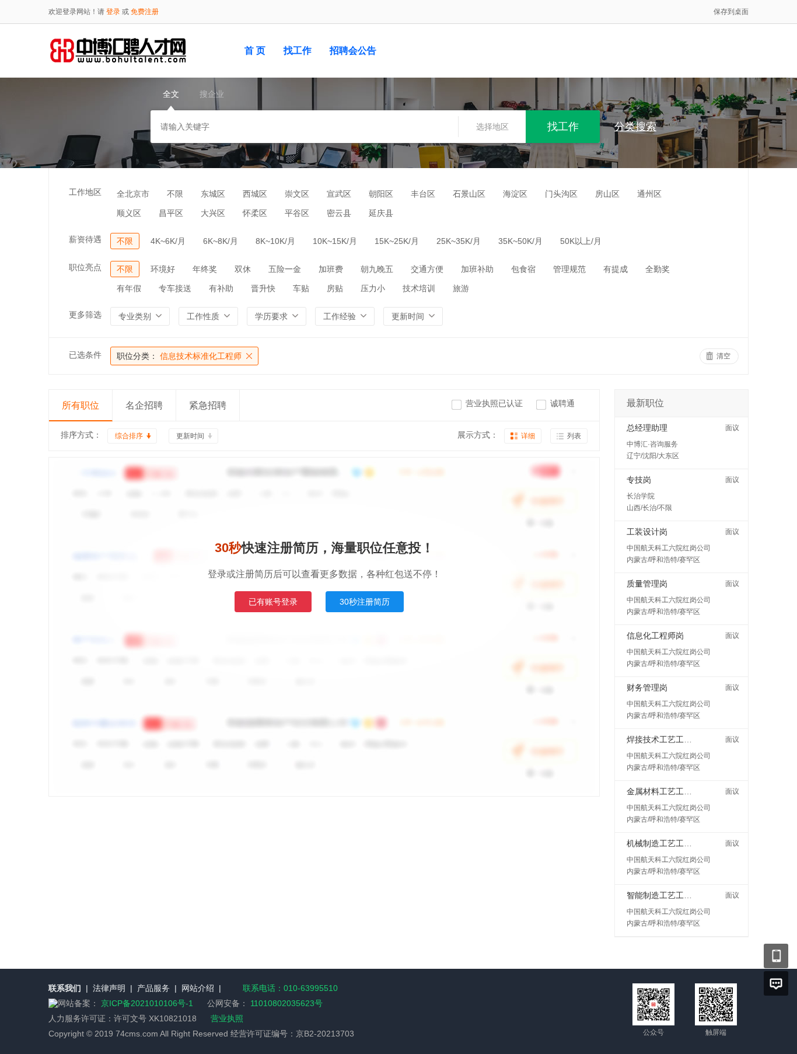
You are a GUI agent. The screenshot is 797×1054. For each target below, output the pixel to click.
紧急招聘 (207, 405)
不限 (175, 193)
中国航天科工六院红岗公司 (669, 548)
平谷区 (297, 213)
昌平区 (171, 213)
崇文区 (297, 193)
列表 (574, 436)
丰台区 (423, 193)
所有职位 (80, 405)
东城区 (213, 193)
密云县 (339, 213)
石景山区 (469, 193)
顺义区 (129, 213)
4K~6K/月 (168, 241)
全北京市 (133, 193)
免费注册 (145, 12)
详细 (528, 436)
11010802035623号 (286, 1003)
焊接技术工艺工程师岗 (667, 739)
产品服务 (153, 988)
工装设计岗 (647, 531)
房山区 (607, 193)
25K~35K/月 (458, 241)
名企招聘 (144, 405)
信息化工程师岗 (655, 635)
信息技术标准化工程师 (179, 356)
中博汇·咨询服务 (652, 444)
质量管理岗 (647, 583)
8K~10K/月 (275, 241)
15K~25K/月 (397, 241)
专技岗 (639, 479)
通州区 (649, 193)
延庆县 (381, 213)
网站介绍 (197, 988)
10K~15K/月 (335, 241)
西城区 (255, 193)
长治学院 (641, 496)
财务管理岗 (647, 687)
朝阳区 (381, 193)
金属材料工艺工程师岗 (667, 791)
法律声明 (109, 988)
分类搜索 (635, 126)
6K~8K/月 (220, 241)
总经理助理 (647, 427)
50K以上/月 (581, 241)
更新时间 (190, 436)
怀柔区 (255, 213)
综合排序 (129, 436)
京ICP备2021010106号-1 (148, 1003)
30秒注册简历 (365, 601)
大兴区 (213, 213)
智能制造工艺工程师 (663, 895)
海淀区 (515, 193)
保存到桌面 (731, 12)
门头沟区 (561, 193)
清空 (723, 356)
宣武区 (339, 193)
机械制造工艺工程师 (663, 843)
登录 (113, 12)
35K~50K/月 (520, 241)
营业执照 (227, 1018)
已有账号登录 (273, 601)
